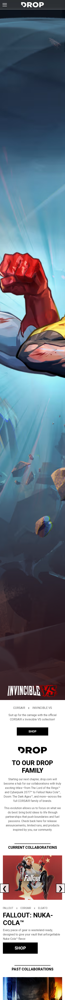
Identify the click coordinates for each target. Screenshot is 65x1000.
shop (32, 731)
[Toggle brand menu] (4, 4)
